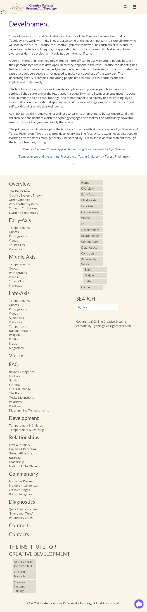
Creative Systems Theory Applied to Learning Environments (63, 149)
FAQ (14, 364)
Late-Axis (19, 293)
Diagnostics (22, 502)
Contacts (19, 534)
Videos (16, 355)
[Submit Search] (79, 307)
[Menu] (134, 7)
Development (24, 418)
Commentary (23, 474)
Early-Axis (20, 220)
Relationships (24, 437)
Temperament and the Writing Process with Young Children (59, 156)
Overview (19, 184)
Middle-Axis (22, 257)
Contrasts (20, 525)
